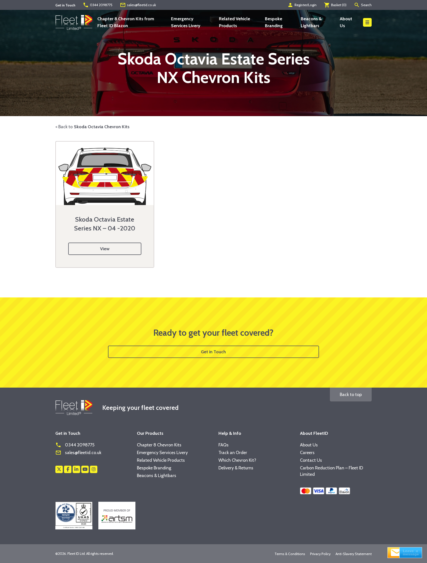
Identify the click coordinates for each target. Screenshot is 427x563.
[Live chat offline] (404, 552)
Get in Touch (213, 351)
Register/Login (302, 5)
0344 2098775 (97, 5)
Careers (307, 452)
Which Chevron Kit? (237, 460)
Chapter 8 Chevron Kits (159, 445)
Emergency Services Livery (162, 452)
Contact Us (311, 460)
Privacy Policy (320, 554)
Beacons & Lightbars (156, 475)
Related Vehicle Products (161, 460)
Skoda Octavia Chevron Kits (101, 126)
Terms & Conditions (290, 554)
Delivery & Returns (235, 468)
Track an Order (232, 452)
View (104, 248)
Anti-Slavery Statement (354, 554)
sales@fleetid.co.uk (138, 5)
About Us (309, 445)
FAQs (223, 445)
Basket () (335, 5)
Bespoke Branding (154, 468)
